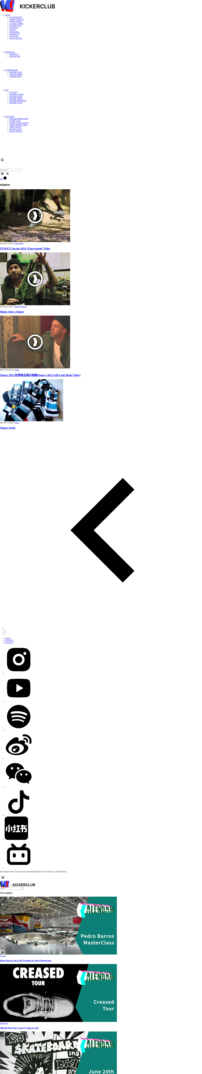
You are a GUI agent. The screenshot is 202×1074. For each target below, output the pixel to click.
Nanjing (3, 956)
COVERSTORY (15, 17)
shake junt (18, 307)
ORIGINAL (14, 54)
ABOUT (8, 638)
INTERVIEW (10, 52)
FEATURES (9, 117)
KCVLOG (13, 92)
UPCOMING (14, 32)
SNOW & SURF (15, 38)
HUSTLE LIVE (15, 129)
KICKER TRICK (16, 99)
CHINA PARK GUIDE (18, 125)
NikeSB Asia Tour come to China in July (19, 1028)
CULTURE (13, 36)
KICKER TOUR (15, 103)
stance (17, 244)
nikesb (2, 1023)
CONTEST (13, 28)
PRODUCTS (14, 34)
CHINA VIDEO (15, 22)
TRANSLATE (14, 56)
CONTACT (9, 641)
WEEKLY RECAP (16, 19)
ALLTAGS (9, 643)
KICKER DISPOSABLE (19, 119)
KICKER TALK (15, 72)
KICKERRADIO (11, 70)
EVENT (12, 30)
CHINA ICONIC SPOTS (19, 123)
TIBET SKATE (15, 127)
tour (6, 1023)
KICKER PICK (15, 26)
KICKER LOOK (15, 96)
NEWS (7, 15)
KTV (7, 90)
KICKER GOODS (16, 94)
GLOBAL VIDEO (16, 24)
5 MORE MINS (15, 76)
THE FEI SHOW (15, 74)
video (21, 244)
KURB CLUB (14, 121)
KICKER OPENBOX (17, 101)
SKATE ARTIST (15, 131)
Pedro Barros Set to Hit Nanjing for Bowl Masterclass (25, 960)
